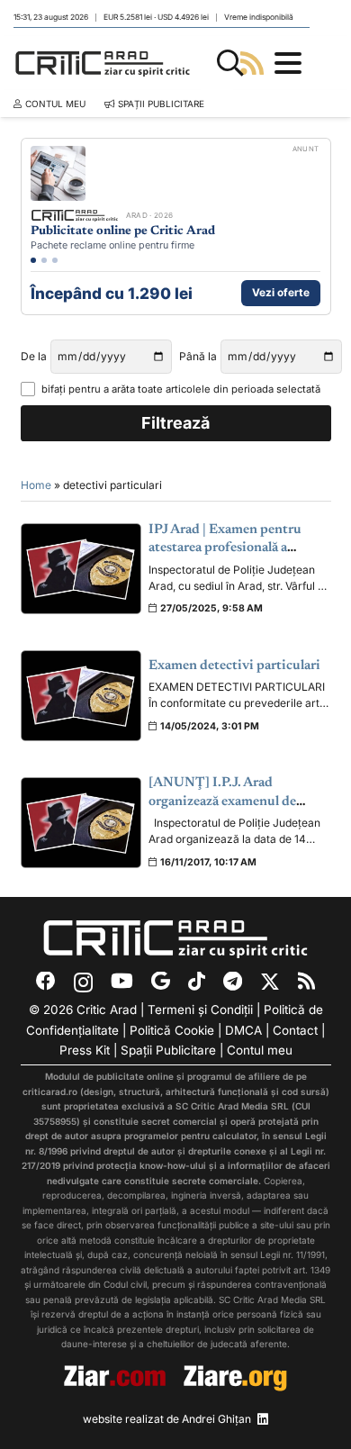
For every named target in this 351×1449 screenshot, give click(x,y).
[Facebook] (46, 982)
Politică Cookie (172, 1030)
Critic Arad (106, 1009)
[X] (270, 982)
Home (36, 485)
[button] (230, 63)
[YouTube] (122, 982)
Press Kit (84, 1050)
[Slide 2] (44, 260)
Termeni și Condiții (200, 1009)
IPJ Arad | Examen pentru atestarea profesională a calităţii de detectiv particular (237, 548)
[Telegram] (232, 982)
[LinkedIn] (262, 1419)
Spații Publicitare (168, 1050)
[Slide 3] (55, 260)
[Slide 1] (33, 260)
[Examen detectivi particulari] (81, 695)
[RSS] (306, 982)
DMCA (243, 1030)
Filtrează (175, 422)
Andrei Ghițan (216, 1419)
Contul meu (259, 1050)
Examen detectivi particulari (234, 666)
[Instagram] (83, 982)
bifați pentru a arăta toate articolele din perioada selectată (180, 389)
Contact (295, 1030)
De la (34, 356)
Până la (198, 356)
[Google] (160, 982)
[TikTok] (196, 982)
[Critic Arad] (103, 63)
